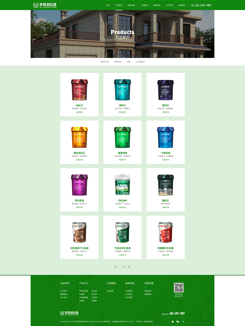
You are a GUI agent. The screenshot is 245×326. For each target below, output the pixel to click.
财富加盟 (131, 5)
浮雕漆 (94, 301)
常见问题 (128, 297)
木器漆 (81, 301)
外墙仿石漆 (104, 62)
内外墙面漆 (83, 297)
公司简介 (63, 291)
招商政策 (147, 294)
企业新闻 (128, 291)
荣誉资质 (63, 294)
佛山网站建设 (148, 321)
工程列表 (110, 291)
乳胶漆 (81, 294)
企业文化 (63, 297)
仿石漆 (94, 297)
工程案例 (144, 5)
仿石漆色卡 (140, 62)
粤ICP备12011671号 (126, 321)
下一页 (123, 266)
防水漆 (94, 291)
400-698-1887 (203, 5)
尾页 (129, 266)
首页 (108, 5)
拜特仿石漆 (83, 291)
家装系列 (117, 62)
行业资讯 (128, 294)
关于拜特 (169, 5)
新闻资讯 (156, 5)
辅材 (129, 62)
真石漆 (94, 294)
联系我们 (182, 5)
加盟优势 (147, 291)
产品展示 (118, 5)
